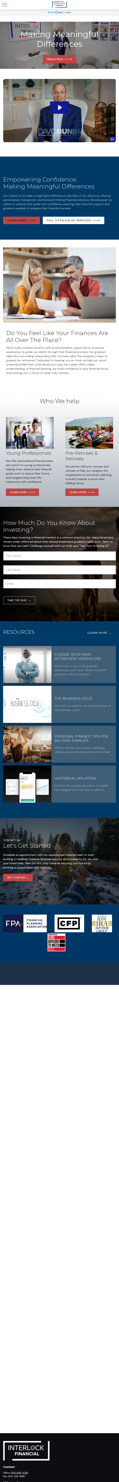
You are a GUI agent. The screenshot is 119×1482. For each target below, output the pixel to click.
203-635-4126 (19, 1472)
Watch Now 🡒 (59, 59)
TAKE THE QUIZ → (19, 600)
